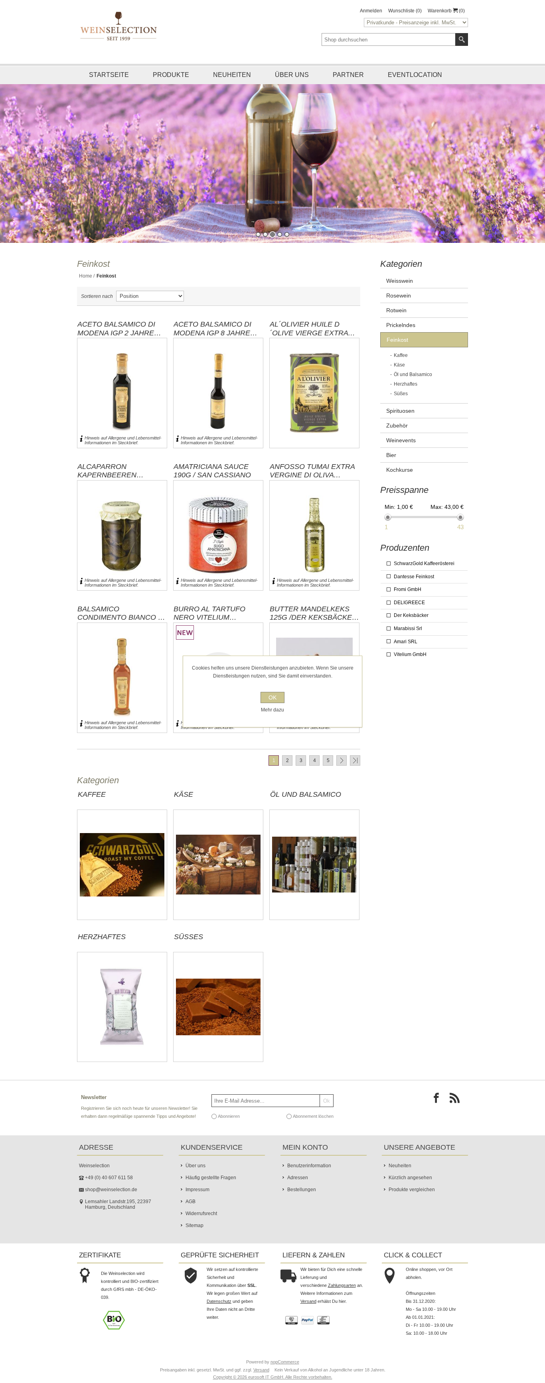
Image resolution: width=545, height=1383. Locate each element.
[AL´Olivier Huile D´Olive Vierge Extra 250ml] (314, 402)
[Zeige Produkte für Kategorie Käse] (218, 874)
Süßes (188, 946)
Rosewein (398, 304)
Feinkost (397, 349)
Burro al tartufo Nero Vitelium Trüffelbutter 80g (212, 622)
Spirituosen (400, 420)
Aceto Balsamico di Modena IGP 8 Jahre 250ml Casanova (212, 337)
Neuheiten (232, 74)
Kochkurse (399, 479)
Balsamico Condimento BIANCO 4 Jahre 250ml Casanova (121, 622)
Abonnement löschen (313, 1125)
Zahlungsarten (342, 1294)
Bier (391, 464)
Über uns (292, 74)
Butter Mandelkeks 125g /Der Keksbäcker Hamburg (313, 622)
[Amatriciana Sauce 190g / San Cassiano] (218, 544)
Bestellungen (301, 1199)
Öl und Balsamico (305, 804)
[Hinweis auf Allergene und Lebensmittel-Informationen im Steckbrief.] (81, 450)
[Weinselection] (119, 26)
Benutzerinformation (309, 1175)
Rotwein (396, 319)
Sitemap (194, 1234)
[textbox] (389, 39)
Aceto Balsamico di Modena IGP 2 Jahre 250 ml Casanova (116, 337)
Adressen (297, 1187)
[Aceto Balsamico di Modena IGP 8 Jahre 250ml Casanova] (218, 402)
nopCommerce (285, 1371)
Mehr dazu (272, 710)
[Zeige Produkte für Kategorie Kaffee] (122, 874)
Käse (183, 804)
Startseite (109, 74)
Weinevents (401, 449)
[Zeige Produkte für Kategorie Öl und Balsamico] (314, 874)
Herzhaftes (102, 946)
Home (85, 285)
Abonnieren (229, 1125)
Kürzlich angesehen (410, 1187)
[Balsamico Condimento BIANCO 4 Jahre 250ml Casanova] (122, 686)
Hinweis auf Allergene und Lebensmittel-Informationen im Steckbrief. (123, 449)
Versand (308, 1310)
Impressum (197, 1199)
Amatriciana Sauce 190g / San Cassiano (212, 480)
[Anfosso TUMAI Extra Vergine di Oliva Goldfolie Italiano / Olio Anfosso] (314, 544)
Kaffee (92, 804)
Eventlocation (415, 74)
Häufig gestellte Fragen (211, 1187)
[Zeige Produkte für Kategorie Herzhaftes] (122, 1016)
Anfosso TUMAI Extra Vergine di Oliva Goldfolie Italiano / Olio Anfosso (312, 480)
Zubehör (397, 434)
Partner (348, 74)
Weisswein (399, 290)
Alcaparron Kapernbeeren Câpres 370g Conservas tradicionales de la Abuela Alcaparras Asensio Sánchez (117, 480)
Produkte (171, 74)
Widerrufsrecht (201, 1222)
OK (272, 697)
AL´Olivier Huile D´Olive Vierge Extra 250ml (309, 337)
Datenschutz (219, 1310)
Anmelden (371, 11)
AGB (190, 1211)
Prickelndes (400, 334)
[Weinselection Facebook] (438, 1109)
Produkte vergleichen (412, 1199)
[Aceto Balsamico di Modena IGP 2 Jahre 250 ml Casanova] (122, 402)
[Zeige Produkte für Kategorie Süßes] (218, 1016)
